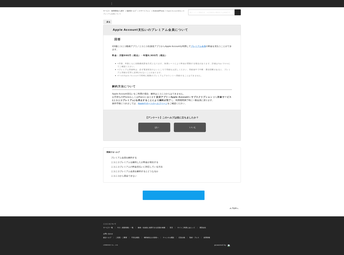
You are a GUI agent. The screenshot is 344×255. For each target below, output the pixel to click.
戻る (108, 22)
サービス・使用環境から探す (113, 11)
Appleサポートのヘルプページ (152, 103)
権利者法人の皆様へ (151, 237)
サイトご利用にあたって (186, 228)
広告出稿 (182, 237)
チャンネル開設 (168, 237)
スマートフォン (144, 11)
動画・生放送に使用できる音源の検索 (151, 228)
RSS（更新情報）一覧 (125, 228)
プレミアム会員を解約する (124, 157)
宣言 (171, 228)
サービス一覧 (108, 228)
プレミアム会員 (198, 46)
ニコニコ (107, 3)
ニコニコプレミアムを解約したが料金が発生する (134, 162)
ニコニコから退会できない (124, 175)
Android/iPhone (158, 11)
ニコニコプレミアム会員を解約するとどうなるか (134, 171)
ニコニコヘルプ (128, 3)
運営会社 (203, 228)
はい (157, 127)
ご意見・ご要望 (121, 237)
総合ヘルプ (107, 237)
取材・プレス (194, 237)
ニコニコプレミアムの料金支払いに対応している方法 (137, 166)
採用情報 (207, 237)
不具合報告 (135, 237)
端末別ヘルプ (131, 11)
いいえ (192, 127)
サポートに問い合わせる (173, 195)
